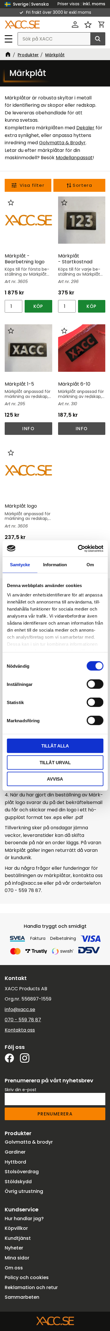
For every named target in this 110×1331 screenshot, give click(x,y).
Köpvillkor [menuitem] (16, 1228)
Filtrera (28, 185)
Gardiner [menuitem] (15, 1152)
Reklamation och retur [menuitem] (31, 1287)
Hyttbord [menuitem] (15, 1162)
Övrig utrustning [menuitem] (24, 1191)
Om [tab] (90, 564)
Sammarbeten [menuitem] (22, 1297)
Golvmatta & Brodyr (62, 142)
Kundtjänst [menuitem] (18, 1238)
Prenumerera (55, 1114)
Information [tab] (55, 564)
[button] (9, 39)
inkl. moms (94, 4)
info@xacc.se (20, 1009)
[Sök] (97, 39)
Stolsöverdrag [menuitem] (22, 1171)
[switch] (95, 684)
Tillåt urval (55, 762)
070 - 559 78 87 (23, 1019)
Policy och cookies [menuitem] (27, 1277)
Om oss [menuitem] (14, 1267)
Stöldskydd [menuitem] (18, 1181)
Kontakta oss (20, 1030)
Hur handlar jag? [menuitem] (24, 1218)
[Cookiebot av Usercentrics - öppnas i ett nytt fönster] (78, 548)
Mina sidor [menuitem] (17, 1257)
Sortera (82, 185)
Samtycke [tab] (20, 564)
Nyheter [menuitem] (14, 1247)
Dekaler (85, 127)
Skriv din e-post (20, 1090)
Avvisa (55, 778)
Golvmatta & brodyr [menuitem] (29, 1142)
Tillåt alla (55, 745)
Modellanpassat (74, 157)
